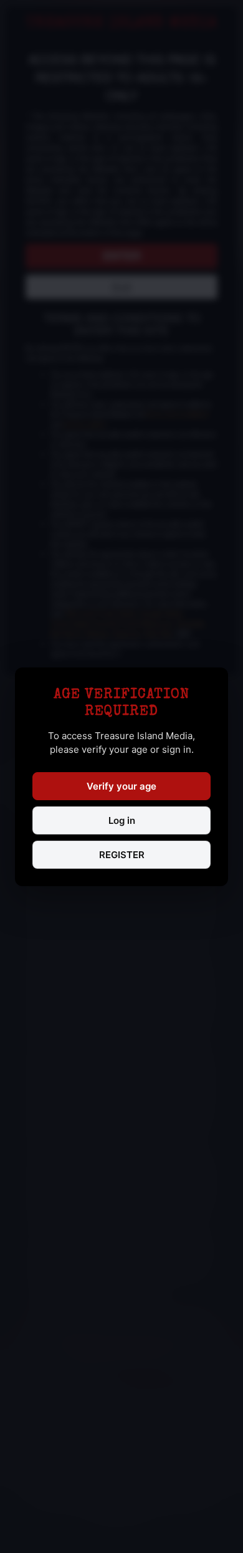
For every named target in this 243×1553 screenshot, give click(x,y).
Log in (121, 820)
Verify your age (121, 786)
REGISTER (122, 855)
